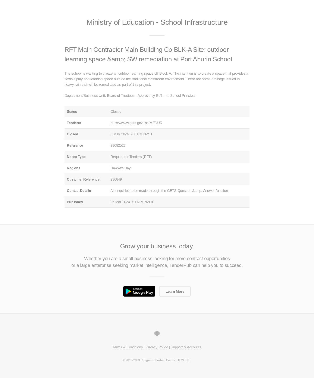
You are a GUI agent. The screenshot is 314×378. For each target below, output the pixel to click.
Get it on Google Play (139, 291)
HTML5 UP (184, 360)
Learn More (175, 291)
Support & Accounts (186, 347)
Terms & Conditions (128, 347)
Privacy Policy (157, 347)
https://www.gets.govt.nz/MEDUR (136, 123)
